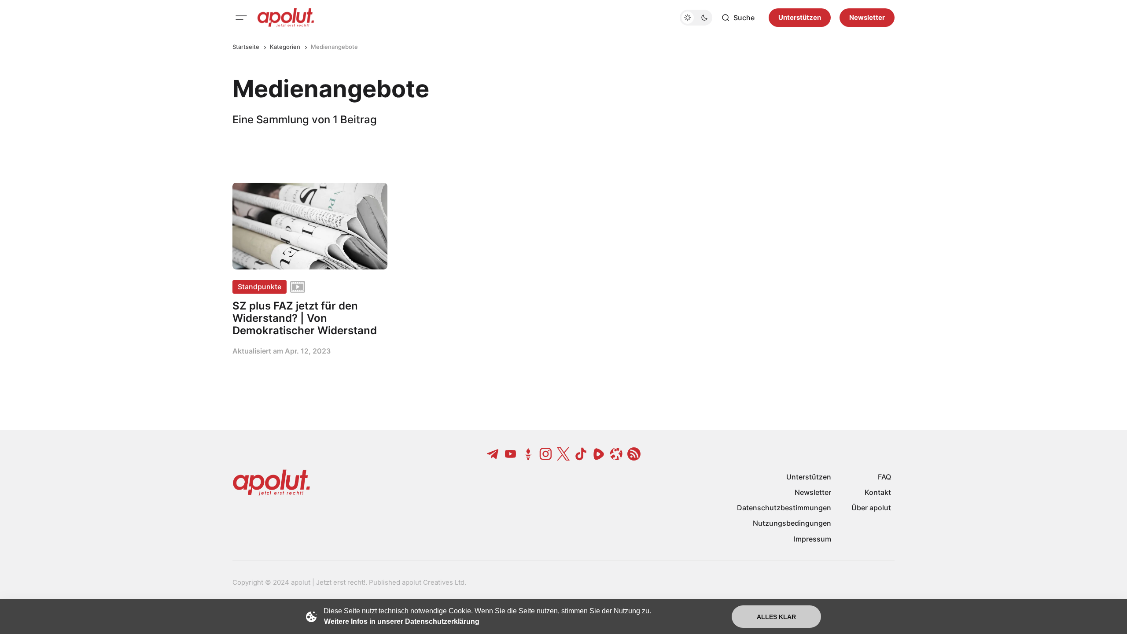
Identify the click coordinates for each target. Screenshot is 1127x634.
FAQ (884, 476)
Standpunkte (259, 286)
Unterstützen (799, 17)
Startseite (245, 46)
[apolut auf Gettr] (528, 454)
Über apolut (871, 507)
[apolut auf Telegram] (493, 454)
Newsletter (867, 17)
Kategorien (285, 46)
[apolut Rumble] (598, 454)
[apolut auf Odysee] (616, 454)
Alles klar (776, 616)
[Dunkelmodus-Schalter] (696, 18)
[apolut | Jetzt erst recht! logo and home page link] (285, 18)
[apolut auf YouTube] (510, 454)
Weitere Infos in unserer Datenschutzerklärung (401, 621)
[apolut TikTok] (581, 454)
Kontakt (878, 492)
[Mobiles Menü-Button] (241, 17)
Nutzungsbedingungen (792, 523)
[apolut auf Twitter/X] (563, 454)
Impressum (812, 538)
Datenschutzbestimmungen (784, 507)
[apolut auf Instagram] (545, 454)
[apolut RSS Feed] (634, 454)
